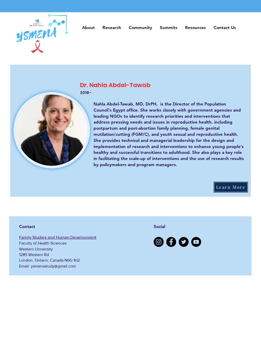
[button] (88, 27)
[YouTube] (196, 242)
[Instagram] (159, 242)
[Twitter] (184, 242)
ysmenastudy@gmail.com (53, 266)
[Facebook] (171, 242)
